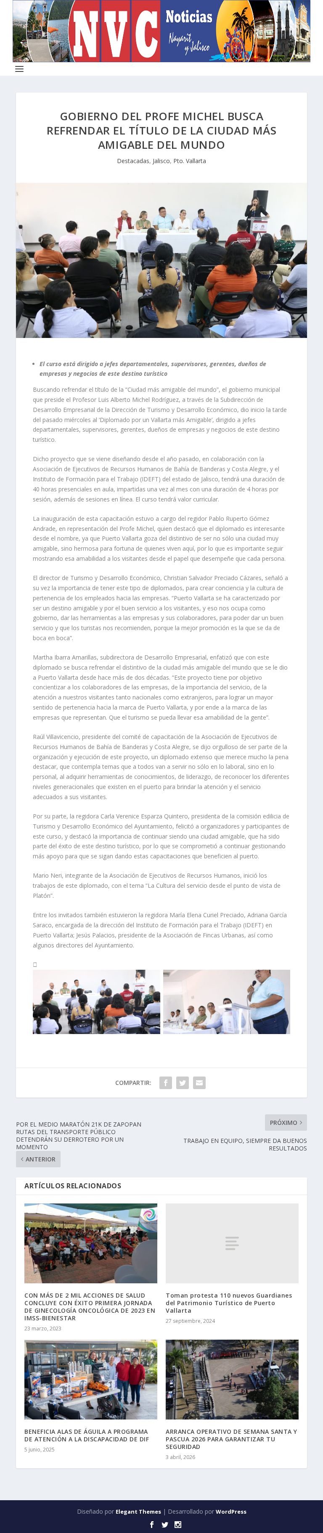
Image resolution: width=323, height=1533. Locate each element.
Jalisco (161, 161)
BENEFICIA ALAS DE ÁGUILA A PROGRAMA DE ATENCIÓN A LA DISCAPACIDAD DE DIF (86, 1435)
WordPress (231, 1511)
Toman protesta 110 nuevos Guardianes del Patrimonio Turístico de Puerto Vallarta (229, 1302)
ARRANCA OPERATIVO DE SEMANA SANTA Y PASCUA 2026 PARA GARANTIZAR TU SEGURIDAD (231, 1439)
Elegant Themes (138, 1511)
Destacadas (133, 161)
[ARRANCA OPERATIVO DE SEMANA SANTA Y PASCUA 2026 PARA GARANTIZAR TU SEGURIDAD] (232, 1379)
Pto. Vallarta (189, 161)
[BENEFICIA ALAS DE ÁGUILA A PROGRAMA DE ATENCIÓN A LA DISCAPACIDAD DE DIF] (90, 1379)
